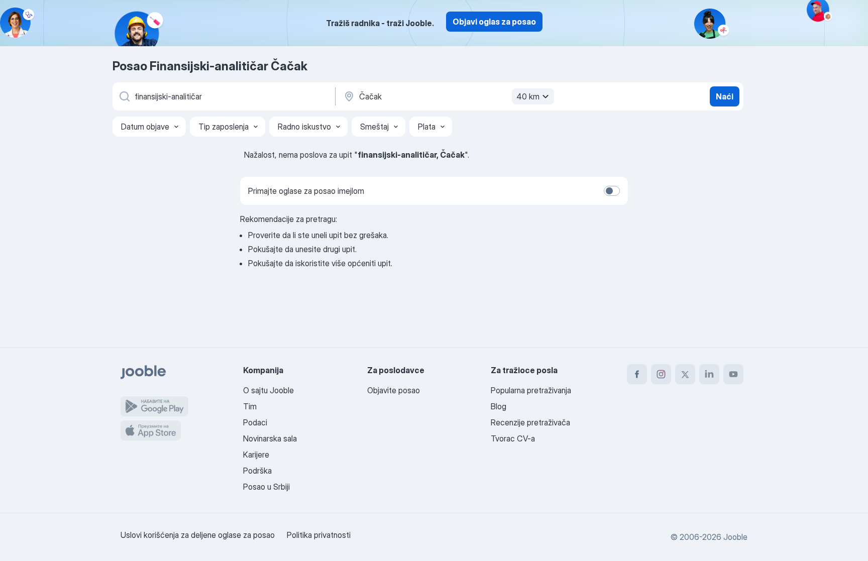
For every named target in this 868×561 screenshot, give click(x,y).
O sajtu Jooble (268, 390)
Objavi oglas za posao (494, 22)
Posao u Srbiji (266, 487)
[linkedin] (709, 374)
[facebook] (637, 374)
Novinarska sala (270, 438)
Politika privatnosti (319, 535)
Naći (724, 96)
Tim (250, 406)
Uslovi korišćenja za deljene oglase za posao (198, 535)
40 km (527, 96)
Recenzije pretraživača (530, 422)
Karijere (256, 455)
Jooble (735, 537)
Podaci (255, 422)
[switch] (612, 191)
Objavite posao (393, 390)
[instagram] (661, 374)
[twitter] (685, 374)
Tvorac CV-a (513, 438)
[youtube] (733, 374)
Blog (498, 406)
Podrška (257, 471)
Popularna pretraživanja (531, 390)
